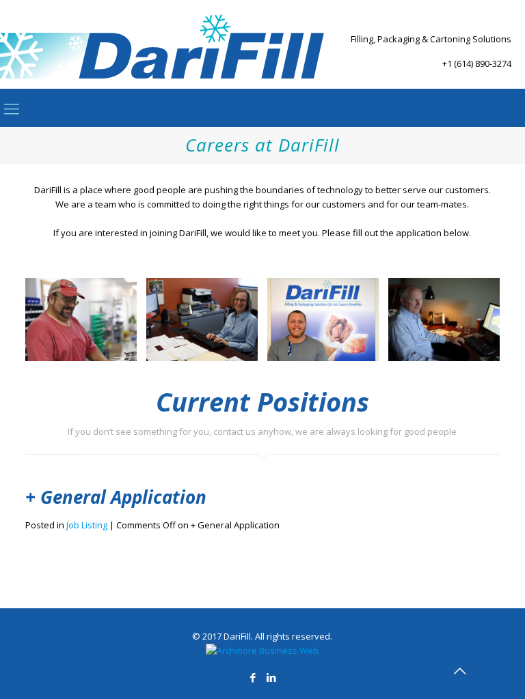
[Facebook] (253, 677)
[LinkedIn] (272, 677)
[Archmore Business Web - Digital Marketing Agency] (262, 650)
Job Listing (86, 525)
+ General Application (115, 497)
